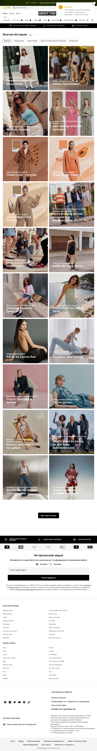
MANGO (5, 678)
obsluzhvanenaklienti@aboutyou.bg (28, 589)
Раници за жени (8, 621)
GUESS (51, 648)
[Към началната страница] (15, 693)
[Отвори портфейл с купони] (72, 13)
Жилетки (6, 638)
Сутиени (52, 621)
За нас (12, 741)
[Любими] (87, 13)
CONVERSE (53, 654)
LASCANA (52, 675)
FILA (50, 672)
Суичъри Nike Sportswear (58, 610)
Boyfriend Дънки (55, 638)
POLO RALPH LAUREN (56, 661)
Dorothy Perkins (54, 668)
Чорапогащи (7, 634)
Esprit (5, 648)
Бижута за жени (54, 617)
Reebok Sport (8, 665)
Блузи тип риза (54, 627)
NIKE (4, 661)
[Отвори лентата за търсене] (91, 20)
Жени (5, 13)
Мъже (11, 13)
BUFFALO (6, 668)
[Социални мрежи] (5, 702)
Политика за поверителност (54, 741)
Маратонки (53, 614)
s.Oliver (51, 651)
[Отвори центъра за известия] (82, 13)
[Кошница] (92, 13)
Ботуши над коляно (10, 631)
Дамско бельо (8, 610)
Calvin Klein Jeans (9, 658)
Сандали (52, 634)
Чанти (5, 617)
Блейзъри (52, 624)
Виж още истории (48, 515)
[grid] (48, 273)
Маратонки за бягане (56, 631)
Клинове (6, 627)
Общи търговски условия (77, 741)
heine (5, 675)
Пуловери (6, 624)
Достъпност (46, 745)
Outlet (8, 7)
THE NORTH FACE (55, 658)
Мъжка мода (7, 614)
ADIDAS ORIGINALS (55, 665)
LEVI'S (5, 654)
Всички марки (54, 678)
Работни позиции (33, 741)
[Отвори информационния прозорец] (94, 3)
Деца (18, 13)
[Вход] (77, 13)
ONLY (5, 651)
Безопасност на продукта (64, 745)
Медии (21, 741)
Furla (4, 672)
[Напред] (87, 20)
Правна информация (30, 745)
